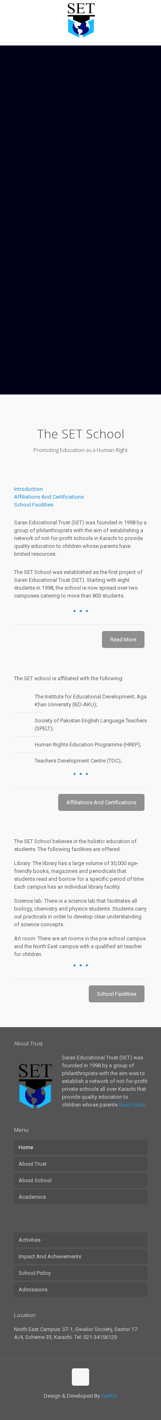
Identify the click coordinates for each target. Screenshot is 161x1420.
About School (35, 1180)
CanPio (109, 1396)
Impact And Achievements (50, 1256)
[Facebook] (75, 1407)
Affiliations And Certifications (49, 497)
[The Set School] (80, 20)
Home (26, 1147)
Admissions (33, 1289)
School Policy (35, 1273)
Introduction (28, 489)
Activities (29, 1240)
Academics (32, 1197)
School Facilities (33, 505)
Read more (132, 1105)
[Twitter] (86, 1407)
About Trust (33, 1164)
